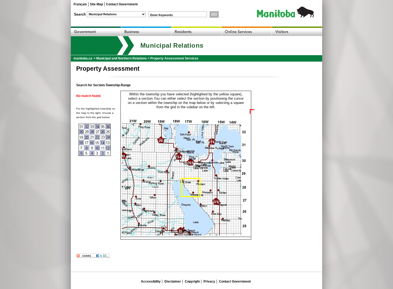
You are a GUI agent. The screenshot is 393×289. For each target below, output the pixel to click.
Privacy (209, 281)
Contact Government (122, 4)
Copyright (192, 281)
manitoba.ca (83, 58)
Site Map (96, 4)
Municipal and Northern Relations (121, 58)
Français (80, 4)
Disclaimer (172, 281)
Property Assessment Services (174, 58)
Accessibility (151, 281)
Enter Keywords (161, 15)
